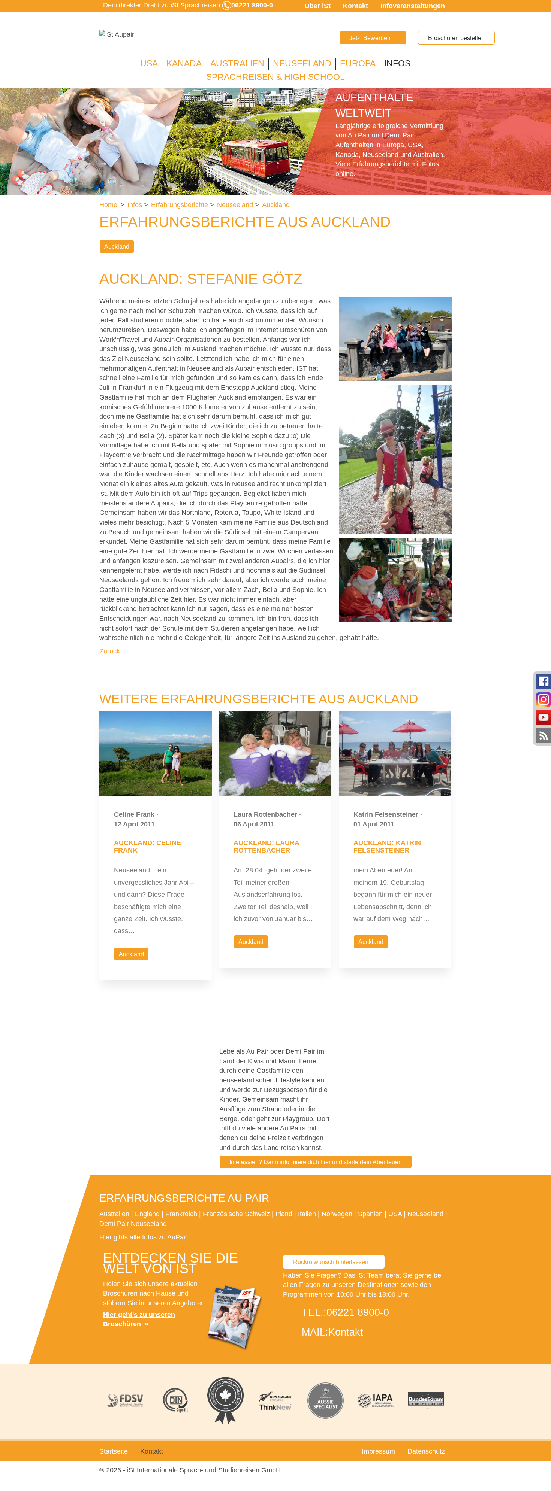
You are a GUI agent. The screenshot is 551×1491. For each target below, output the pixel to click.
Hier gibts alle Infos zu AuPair (143, 1237)
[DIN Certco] (175, 1400)
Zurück (109, 651)
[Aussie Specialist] (325, 1400)
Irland (284, 1214)
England (147, 1214)
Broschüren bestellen (456, 38)
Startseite (113, 1451)
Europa (358, 63)
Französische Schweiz (236, 1214)
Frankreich (181, 1214)
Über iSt (318, 6)
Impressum (378, 1451)
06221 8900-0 (357, 1312)
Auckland (116, 246)
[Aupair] (116, 35)
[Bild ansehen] (395, 339)
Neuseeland (302, 63)
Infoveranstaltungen (412, 6)
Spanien (370, 1214)
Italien (307, 1214)
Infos (397, 63)
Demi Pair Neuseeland (133, 1223)
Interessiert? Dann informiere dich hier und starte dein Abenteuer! (315, 1162)
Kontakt (355, 6)
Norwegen (337, 1214)
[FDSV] (125, 1400)
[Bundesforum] (425, 1400)
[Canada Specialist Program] (225, 1400)
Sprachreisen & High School (275, 77)
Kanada (184, 63)
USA (149, 63)
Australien (237, 63)
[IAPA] (376, 1401)
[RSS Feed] (543, 735)
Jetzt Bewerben (370, 38)
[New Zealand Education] (275, 1400)
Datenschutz (426, 1451)
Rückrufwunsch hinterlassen (330, 1262)
